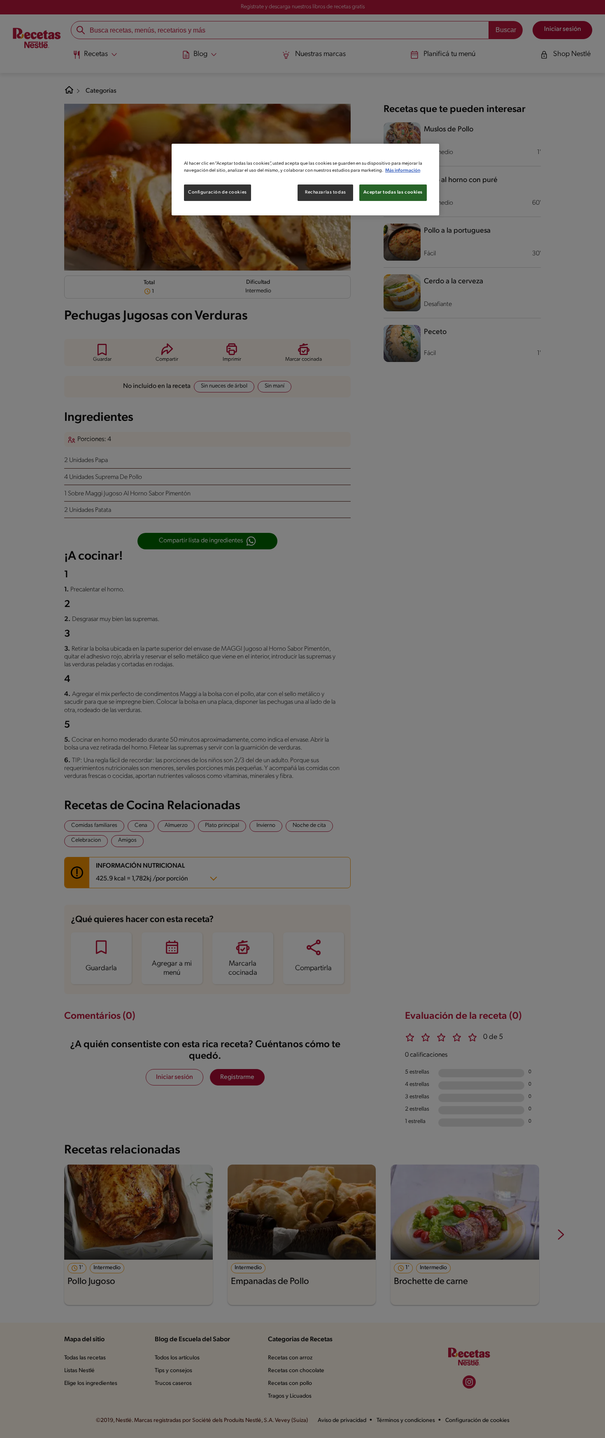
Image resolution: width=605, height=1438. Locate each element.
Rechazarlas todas (325, 192)
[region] (305, 179)
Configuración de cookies (217, 192)
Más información (402, 170)
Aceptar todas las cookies (393, 192)
